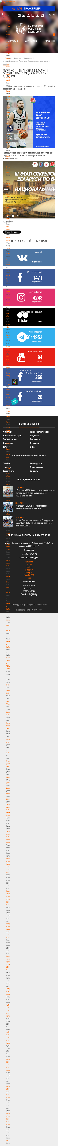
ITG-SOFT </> (36, 610)
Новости (9, 389)
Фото (8, 793)
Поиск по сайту (19, 15)
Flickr (29, 578)
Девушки (9, 782)
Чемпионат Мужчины (39, 431)
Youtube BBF (29, 575)
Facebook (29, 561)
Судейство (9, 368)
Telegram (29, 572)
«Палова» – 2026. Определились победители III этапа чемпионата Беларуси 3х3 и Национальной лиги (35, 493)
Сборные (9, 411)
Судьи (8, 384)
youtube (37, 15)
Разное (8, 449)
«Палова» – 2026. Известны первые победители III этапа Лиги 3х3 (31, 507)
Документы (9, 107)
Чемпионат (9, 416)
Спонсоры (34, 443)
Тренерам (9, 248)
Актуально (13, 40)
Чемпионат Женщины (12, 435)
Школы (8, 292)
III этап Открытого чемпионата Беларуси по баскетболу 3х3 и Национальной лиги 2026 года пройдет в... (34, 523)
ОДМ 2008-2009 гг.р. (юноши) (9, 1037)
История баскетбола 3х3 (10, 725)
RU (50, 15)
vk (23, 15)
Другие (8, 799)
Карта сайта (8, 471)
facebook (28, 15)
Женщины (9, 620)
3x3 (7, 685)
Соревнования (36, 467)
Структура (9, 53)
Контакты (9, 91)
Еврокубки (9, 443)
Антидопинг (50, 40)
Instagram (29, 569)
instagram (42, 15)
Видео (33, 447)
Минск (8, 297)
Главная (9, 20)
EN (54, 15)
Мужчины (9, 582)
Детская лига (31, 40)
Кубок (8, 422)
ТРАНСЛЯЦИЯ (29, 8)
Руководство (36, 463)
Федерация (9, 406)
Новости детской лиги (9, 763)
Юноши (8, 777)
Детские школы (10, 439)
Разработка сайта (23, 610)
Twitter (29, 567)
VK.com (29, 564)
